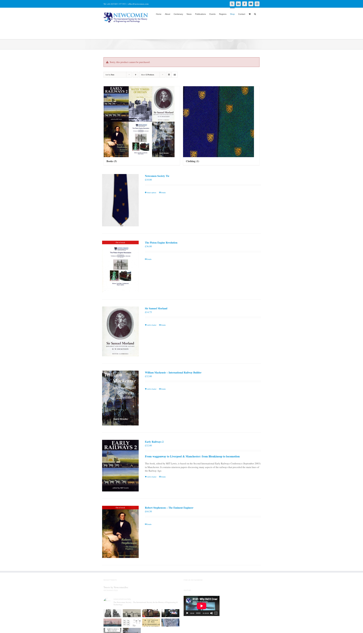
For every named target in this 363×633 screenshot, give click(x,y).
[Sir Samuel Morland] (120, 331)
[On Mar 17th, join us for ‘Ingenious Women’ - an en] (170, 622)
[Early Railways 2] (120, 465)
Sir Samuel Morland (156, 308)
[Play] (187, 613)
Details (163, 192)
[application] (202, 606)
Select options (151, 192)
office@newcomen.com (138, 3)
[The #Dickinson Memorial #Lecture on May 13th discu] (132, 613)
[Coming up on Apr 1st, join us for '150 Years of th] (132, 622)
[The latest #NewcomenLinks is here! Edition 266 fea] (112, 613)
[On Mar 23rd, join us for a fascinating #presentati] (151, 622)
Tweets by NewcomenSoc (116, 587)
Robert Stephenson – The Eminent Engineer (169, 507)
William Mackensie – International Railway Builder (173, 372)
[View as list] (174, 74)
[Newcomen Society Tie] (120, 200)
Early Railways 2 (154, 442)
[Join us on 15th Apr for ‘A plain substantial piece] (112, 622)
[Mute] (211, 613)
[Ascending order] (135, 75)
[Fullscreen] (216, 613)
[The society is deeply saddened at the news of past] (170, 613)
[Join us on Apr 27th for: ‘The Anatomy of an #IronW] (151, 613)
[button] (255, 14)
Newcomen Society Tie (157, 176)
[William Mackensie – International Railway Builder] (120, 398)
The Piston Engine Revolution (161, 242)
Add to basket (151, 325)
